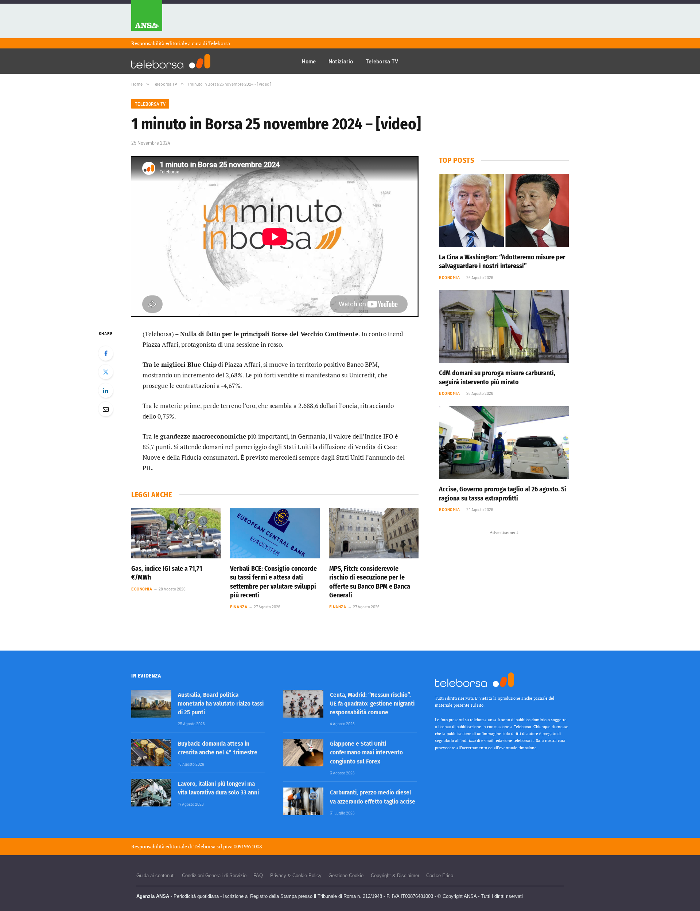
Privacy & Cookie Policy (296, 875)
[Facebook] (105, 353)
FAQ (258, 875)
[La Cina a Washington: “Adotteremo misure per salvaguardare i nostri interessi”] (504, 210)
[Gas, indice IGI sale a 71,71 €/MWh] (176, 533)
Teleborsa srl (208, 846)
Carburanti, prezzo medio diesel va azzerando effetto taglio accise (372, 797)
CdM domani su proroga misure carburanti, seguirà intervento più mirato (497, 377)
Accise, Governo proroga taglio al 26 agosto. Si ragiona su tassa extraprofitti (502, 493)
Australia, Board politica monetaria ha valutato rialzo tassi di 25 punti (221, 703)
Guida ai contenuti (155, 875)
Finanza (238, 606)
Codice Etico (439, 875)
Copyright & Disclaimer (395, 875)
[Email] (105, 409)
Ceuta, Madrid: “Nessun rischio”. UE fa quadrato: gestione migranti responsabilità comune (372, 703)
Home (309, 61)
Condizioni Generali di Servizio (214, 875)
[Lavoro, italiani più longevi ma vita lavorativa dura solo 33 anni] (151, 792)
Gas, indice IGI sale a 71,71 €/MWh (166, 573)
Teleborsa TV (382, 61)
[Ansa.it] (146, 19)
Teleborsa (219, 43)
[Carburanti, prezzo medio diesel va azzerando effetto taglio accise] (303, 801)
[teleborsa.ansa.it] (170, 61)
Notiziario (340, 61)
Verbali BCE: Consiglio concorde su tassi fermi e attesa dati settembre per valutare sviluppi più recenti (273, 582)
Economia (141, 588)
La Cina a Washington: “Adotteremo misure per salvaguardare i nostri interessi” (502, 261)
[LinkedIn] (105, 390)
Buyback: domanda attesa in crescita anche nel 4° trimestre (217, 748)
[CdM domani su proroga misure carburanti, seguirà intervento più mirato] (504, 326)
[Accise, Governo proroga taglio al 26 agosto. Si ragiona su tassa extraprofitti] (504, 442)
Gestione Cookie (345, 875)
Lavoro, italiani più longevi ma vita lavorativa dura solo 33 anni (218, 788)
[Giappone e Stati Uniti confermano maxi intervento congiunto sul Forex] (303, 752)
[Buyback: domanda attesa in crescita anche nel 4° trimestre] (151, 752)
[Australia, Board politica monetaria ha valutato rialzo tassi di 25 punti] (151, 704)
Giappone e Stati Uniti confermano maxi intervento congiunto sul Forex (366, 752)
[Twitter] (105, 372)
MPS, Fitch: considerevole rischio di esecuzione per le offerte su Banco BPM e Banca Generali (369, 582)
